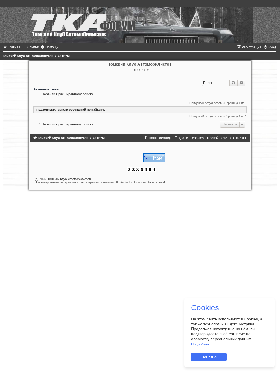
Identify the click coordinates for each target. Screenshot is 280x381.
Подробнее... (201, 344)
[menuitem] (12, 47)
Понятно (209, 357)
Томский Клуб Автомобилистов (69, 179)
